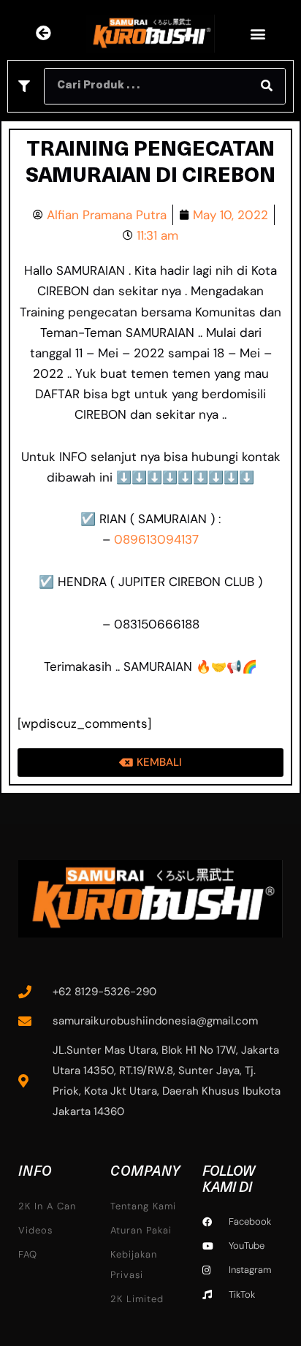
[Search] (266, 86)
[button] (258, 33)
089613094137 (156, 539)
